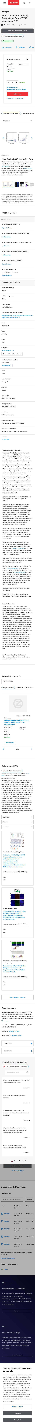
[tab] (17, 1043)
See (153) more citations (17, 997)
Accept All (17, 1420)
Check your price (12, 87)
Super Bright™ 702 (7, 350)
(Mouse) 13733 (16, 1035)
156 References (26, 25)
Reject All (17, 1413)
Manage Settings (17, 1407)
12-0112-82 (5, 166)
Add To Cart (17, 94)
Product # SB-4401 (18, 548)
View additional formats (11, 354)
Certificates (21, 47)
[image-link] (17, 138)
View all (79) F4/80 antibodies (17, 30)
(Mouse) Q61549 (14, 1031)
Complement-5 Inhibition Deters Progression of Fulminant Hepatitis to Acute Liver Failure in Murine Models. (14, 969)
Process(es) (8, 1051)
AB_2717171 (5, 439)
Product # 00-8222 (13, 568)
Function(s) (8, 1043)
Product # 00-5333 (19, 572)
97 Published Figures (10, 25)
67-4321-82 (28, 168)
